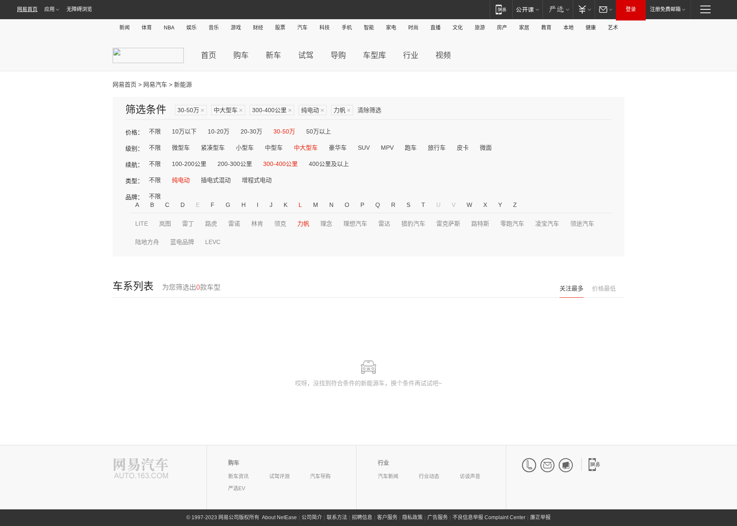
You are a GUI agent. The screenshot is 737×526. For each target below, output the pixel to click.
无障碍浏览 (79, 9)
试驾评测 (279, 477)
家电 (391, 28)
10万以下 (184, 131)
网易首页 (27, 9)
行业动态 (429, 477)
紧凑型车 (213, 147)
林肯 (257, 223)
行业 (410, 55)
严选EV (236, 488)
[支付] (584, 9)
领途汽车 (582, 223)
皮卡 (463, 147)
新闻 (124, 28)
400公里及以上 (329, 163)
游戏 (236, 28)
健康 (591, 28)
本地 (568, 28)
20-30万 (251, 131)
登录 (631, 9)
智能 (369, 28)
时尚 (413, 28)
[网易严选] (558, 9)
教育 (546, 28)
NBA (169, 28)
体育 (147, 28)
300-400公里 (272, 110)
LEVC (213, 241)
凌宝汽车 (547, 223)
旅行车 (437, 147)
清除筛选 (369, 110)
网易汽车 (155, 84)
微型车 (181, 147)
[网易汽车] (141, 469)
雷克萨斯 (448, 223)
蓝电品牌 (182, 241)
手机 (347, 28)
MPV (387, 147)
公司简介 (312, 517)
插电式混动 (216, 180)
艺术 (613, 28)
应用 (49, 9)
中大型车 (228, 110)
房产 (502, 28)
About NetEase (279, 517)
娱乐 (191, 28)
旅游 (480, 28)
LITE (141, 223)
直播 (435, 28)
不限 (155, 131)
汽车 (302, 28)
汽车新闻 (388, 477)
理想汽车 (355, 223)
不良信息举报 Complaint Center (489, 517)
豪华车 (338, 147)
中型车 (274, 147)
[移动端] (501, 9)
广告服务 (437, 517)
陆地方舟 (147, 241)
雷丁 (188, 223)
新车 (273, 55)
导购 (338, 55)
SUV (364, 147)
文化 (458, 28)
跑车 (411, 147)
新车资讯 (238, 477)
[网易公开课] (527, 9)
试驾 (305, 55)
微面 (486, 147)
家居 (524, 28)
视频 (443, 55)
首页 (208, 55)
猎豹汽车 (413, 223)
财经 (258, 28)
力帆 (342, 110)
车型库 (374, 55)
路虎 (211, 223)
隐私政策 (412, 517)
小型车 (245, 147)
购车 (241, 55)
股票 (280, 28)
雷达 (384, 223)
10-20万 (218, 131)
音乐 (214, 28)
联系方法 (337, 517)
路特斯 (480, 223)
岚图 (165, 223)
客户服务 (387, 517)
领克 (280, 223)
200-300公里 (235, 163)
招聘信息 (362, 517)
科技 (324, 28)
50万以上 (318, 131)
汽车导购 (320, 477)
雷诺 (234, 223)
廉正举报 (540, 517)
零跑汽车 (512, 223)
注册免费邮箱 (665, 9)
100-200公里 (189, 163)
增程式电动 (257, 180)
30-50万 (190, 110)
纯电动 (312, 110)
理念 (326, 223)
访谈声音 (470, 477)
